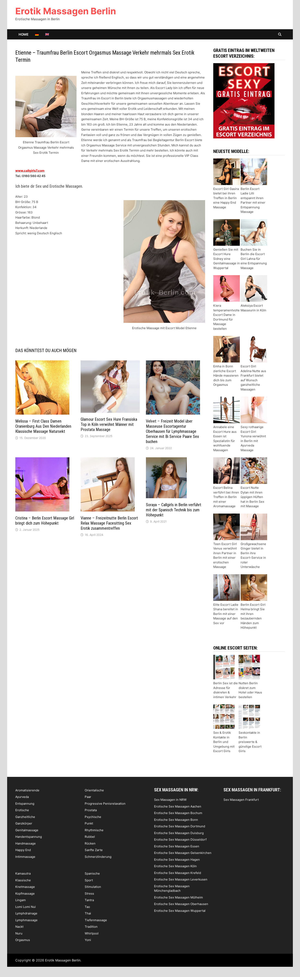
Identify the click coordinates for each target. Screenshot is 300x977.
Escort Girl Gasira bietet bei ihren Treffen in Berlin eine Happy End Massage (226, 198)
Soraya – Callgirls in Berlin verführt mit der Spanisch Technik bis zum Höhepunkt (173, 509)
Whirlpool (92, 933)
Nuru (18, 933)
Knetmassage (25, 887)
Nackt (19, 927)
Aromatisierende (27, 790)
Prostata (91, 810)
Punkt (89, 823)
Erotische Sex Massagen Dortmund (179, 826)
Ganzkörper (23, 823)
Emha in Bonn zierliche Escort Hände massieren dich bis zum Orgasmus (226, 375)
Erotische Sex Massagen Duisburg (179, 833)
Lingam (20, 900)
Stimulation (93, 887)
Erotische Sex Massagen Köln (175, 866)
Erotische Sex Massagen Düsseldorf (180, 839)
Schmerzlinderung (98, 857)
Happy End (23, 850)
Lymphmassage (26, 920)
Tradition (91, 927)
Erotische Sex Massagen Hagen (177, 859)
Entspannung (24, 803)
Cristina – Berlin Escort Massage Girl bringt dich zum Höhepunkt (44, 521)
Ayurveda (22, 797)
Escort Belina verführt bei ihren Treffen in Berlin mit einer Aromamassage (226, 497)
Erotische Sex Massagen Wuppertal (180, 911)
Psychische (93, 817)
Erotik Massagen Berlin (65, 11)
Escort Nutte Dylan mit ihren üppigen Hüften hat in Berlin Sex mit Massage (252, 497)
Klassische (23, 880)
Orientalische (94, 790)
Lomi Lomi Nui (25, 907)
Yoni (88, 940)
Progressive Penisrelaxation (105, 803)
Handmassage (25, 843)
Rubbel (90, 837)
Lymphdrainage (26, 913)
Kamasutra (23, 873)
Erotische (22, 810)
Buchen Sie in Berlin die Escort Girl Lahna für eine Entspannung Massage (254, 259)
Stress (89, 893)
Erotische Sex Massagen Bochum (178, 813)
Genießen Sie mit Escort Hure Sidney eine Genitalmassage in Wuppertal (226, 259)
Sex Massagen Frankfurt (241, 800)
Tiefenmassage (96, 920)
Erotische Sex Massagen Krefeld (177, 873)
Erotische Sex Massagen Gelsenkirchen (182, 853)
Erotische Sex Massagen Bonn (176, 820)
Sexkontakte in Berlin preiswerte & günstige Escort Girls (250, 742)
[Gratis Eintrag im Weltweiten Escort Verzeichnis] (243, 100)
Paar (88, 797)
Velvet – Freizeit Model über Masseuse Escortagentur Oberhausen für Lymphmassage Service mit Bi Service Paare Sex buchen (172, 431)
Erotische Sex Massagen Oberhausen (181, 904)
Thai (88, 913)
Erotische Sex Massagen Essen (176, 846)
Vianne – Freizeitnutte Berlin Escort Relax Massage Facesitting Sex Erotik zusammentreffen (109, 523)
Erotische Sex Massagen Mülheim (178, 897)
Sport (89, 880)
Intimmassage (25, 857)
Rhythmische (94, 830)
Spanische (92, 873)
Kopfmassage (25, 893)
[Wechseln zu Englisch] (47, 34)
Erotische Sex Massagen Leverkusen (180, 879)
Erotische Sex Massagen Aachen (177, 806)
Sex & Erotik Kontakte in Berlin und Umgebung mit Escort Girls (223, 742)
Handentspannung (28, 837)
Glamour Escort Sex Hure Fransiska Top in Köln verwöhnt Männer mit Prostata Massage (109, 424)
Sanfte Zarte (94, 850)
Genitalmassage (26, 830)
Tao (87, 907)
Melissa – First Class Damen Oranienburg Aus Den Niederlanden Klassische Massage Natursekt (43, 426)
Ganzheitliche (25, 817)
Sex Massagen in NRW (170, 800)
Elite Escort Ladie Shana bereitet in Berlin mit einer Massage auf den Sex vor (225, 614)
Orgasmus (22, 940)
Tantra (89, 900)
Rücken (90, 843)
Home (24, 34)
